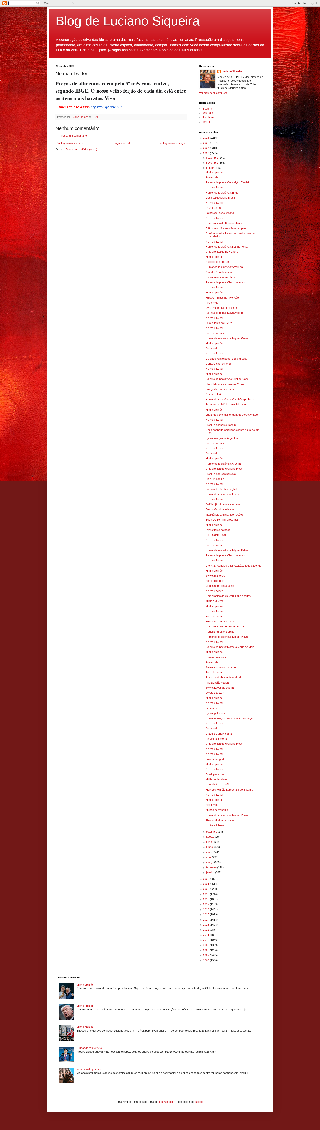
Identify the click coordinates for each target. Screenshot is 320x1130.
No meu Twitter (214, 187)
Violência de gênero (89, 1069)
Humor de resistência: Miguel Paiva (227, 338)
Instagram (208, 108)
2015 (206, 914)
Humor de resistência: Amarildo (224, 267)
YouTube (207, 113)
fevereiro (211, 867)
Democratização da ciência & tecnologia (229, 718)
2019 (206, 894)
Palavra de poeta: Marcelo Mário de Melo (230, 647)
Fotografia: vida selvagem (221, 509)
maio (209, 852)
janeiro (210, 872)
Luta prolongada (215, 759)
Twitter (206, 121)
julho (209, 841)
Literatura (211, 708)
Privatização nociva (217, 682)
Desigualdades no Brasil (220, 197)
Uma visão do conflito (218, 784)
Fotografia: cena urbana (220, 212)
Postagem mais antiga (172, 143)
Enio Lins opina (215, 333)
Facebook (208, 117)
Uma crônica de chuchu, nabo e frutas (228, 596)
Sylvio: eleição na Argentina (222, 438)
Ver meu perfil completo (213, 92)
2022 (206, 878)
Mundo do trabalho (217, 809)
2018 (206, 899)
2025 (206, 143)
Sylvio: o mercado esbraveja (222, 277)
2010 (206, 939)
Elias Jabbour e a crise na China (225, 384)
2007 (206, 955)
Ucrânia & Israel (215, 825)
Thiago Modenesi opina (220, 820)
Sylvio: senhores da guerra (221, 667)
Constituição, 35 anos (218, 363)
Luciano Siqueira (232, 71)
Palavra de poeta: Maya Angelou (225, 312)
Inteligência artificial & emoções (224, 514)
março (210, 862)
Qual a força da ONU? (219, 323)
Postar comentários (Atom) (81, 149)
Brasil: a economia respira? (222, 425)
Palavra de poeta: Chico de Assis (225, 282)
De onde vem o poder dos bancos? (226, 358)
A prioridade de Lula (218, 261)
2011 (206, 934)
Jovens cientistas (216, 657)
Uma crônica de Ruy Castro (222, 251)
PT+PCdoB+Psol (216, 534)
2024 (206, 148)
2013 (206, 924)
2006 (206, 960)
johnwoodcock (167, 1101)
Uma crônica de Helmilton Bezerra (226, 626)
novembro (212, 162)
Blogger (199, 1101)
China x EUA (213, 394)
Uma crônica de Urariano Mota (224, 223)
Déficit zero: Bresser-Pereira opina (226, 228)
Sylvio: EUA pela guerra (220, 687)
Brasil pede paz (215, 774)
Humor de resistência (89, 1048)
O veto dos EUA (215, 692)
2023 (206, 153)
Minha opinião (214, 172)
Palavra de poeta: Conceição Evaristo (228, 182)
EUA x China (213, 207)
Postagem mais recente (70, 143)
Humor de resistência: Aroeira (223, 463)
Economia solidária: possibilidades (226, 404)
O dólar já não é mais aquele (223, 504)
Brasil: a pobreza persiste (221, 474)
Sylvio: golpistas (215, 713)
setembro (212, 831)
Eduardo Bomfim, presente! (222, 519)
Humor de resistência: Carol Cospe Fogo (230, 399)
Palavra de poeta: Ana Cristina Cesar (227, 379)
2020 (206, 889)
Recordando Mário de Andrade (224, 677)
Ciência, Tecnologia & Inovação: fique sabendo (233, 565)
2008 (206, 950)
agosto (210, 836)
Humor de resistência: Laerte (223, 494)
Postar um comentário (74, 135)
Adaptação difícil (215, 580)
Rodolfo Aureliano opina (220, 631)
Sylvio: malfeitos (215, 575)
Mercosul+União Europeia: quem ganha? (230, 789)
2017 (206, 904)
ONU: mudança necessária (222, 307)
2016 (206, 909)
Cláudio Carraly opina (219, 272)
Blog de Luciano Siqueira (128, 21)
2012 (206, 929)
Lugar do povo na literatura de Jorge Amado (232, 414)
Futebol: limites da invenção (222, 297)
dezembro (212, 157)
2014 (206, 919)
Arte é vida (212, 177)
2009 (206, 945)
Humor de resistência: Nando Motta (227, 246)
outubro (211, 167)
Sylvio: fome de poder (218, 529)
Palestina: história (216, 738)
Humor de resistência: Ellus (222, 192)
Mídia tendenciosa (216, 779)
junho (210, 846)
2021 (206, 883)
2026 (206, 137)
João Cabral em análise (220, 585)
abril (209, 857)
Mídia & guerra (214, 601)
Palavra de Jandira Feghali (222, 489)
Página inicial (122, 143)
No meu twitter (214, 591)
